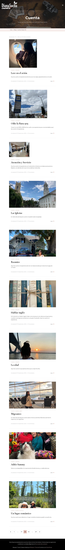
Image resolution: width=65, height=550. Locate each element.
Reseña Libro (18, 411)
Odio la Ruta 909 (19, 123)
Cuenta (13, 70)
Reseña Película (19, 510)
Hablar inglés (18, 312)
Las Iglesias (16, 213)
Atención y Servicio (21, 162)
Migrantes (16, 413)
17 (22, 531)
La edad (15, 364)
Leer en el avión (19, 73)
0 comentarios (31, 81)
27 (36, 531)
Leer (51, 81)
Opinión (17, 70)
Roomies (15, 261)
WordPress (49, 547)
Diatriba (17, 120)
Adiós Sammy (18, 464)
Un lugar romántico (21, 513)
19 (29, 531)
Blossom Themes (34, 547)
